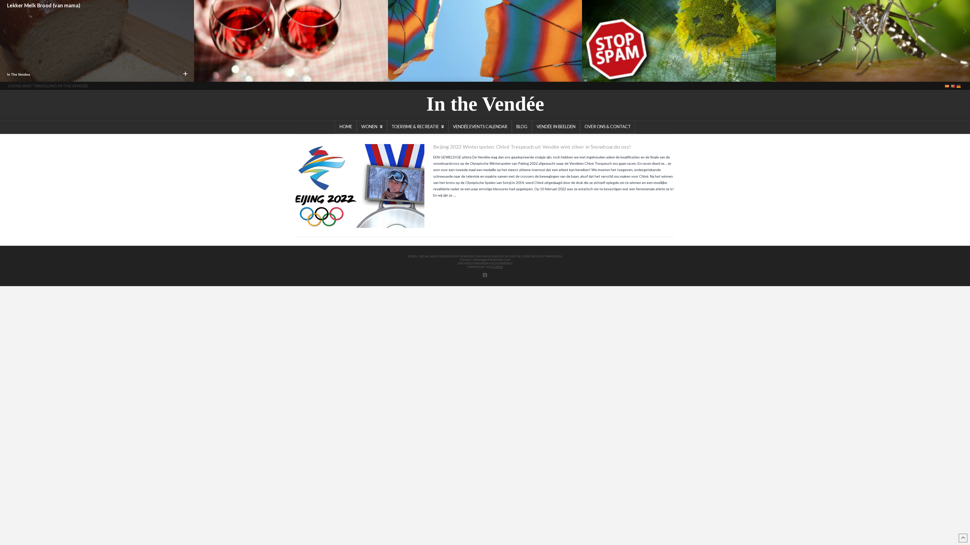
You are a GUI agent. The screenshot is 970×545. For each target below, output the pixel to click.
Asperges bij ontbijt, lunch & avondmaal (830, 11)
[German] (959, 86)
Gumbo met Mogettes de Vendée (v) (244, 11)
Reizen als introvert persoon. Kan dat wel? (57, 14)
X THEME (497, 266)
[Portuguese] (953, 86)
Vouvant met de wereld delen (430, 15)
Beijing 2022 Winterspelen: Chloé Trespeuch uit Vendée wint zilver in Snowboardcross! (532, 147)
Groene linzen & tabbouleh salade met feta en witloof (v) (656, 15)
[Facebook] (485, 275)
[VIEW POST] (360, 186)
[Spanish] (947, 86)
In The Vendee (794, 74)
